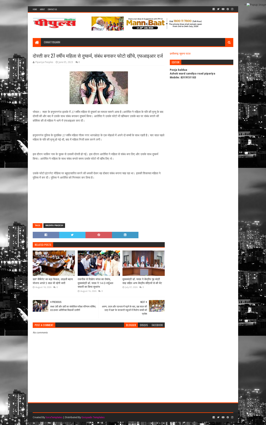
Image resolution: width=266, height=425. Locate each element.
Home (35, 9)
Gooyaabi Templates (93, 417)
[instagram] (231, 9)
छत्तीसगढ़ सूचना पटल (180, 53)
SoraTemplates (54, 417)
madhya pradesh (54, 225)
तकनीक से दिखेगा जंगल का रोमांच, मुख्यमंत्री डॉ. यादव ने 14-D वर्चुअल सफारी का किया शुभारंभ (95, 283)
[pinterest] (228, 9)
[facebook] (214, 9)
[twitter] (218, 9)
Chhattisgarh (52, 42)
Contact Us (52, 9)
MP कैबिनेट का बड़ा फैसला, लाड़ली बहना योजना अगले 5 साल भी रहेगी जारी (53, 281)
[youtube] (223, 9)
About (42, 9)
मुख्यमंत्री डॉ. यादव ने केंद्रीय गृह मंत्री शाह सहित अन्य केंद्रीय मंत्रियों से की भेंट (142, 281)
